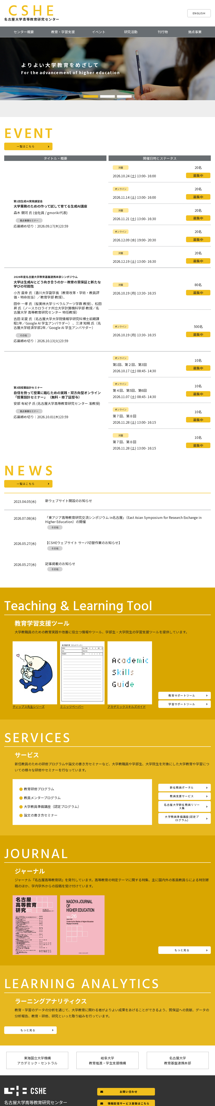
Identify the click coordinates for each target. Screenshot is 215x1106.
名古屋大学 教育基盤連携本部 (177, 1060)
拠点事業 (195, 31)
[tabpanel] (107, 68)
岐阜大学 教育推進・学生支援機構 (107, 1060)
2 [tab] (107, 96)
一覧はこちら (26, 146)
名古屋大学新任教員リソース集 (182, 806)
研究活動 (131, 31)
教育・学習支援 (63, 31)
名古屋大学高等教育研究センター (32, 12)
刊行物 (163, 31)
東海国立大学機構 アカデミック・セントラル (37, 1060)
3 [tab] (124, 96)
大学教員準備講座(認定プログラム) (182, 818)
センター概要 (24, 31)
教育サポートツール (181, 695)
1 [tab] (90, 96)
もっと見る (181, 950)
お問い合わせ (129, 1092)
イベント (98, 31)
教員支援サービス (182, 796)
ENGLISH (199, 13)
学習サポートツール (181, 704)
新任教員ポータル (182, 787)
